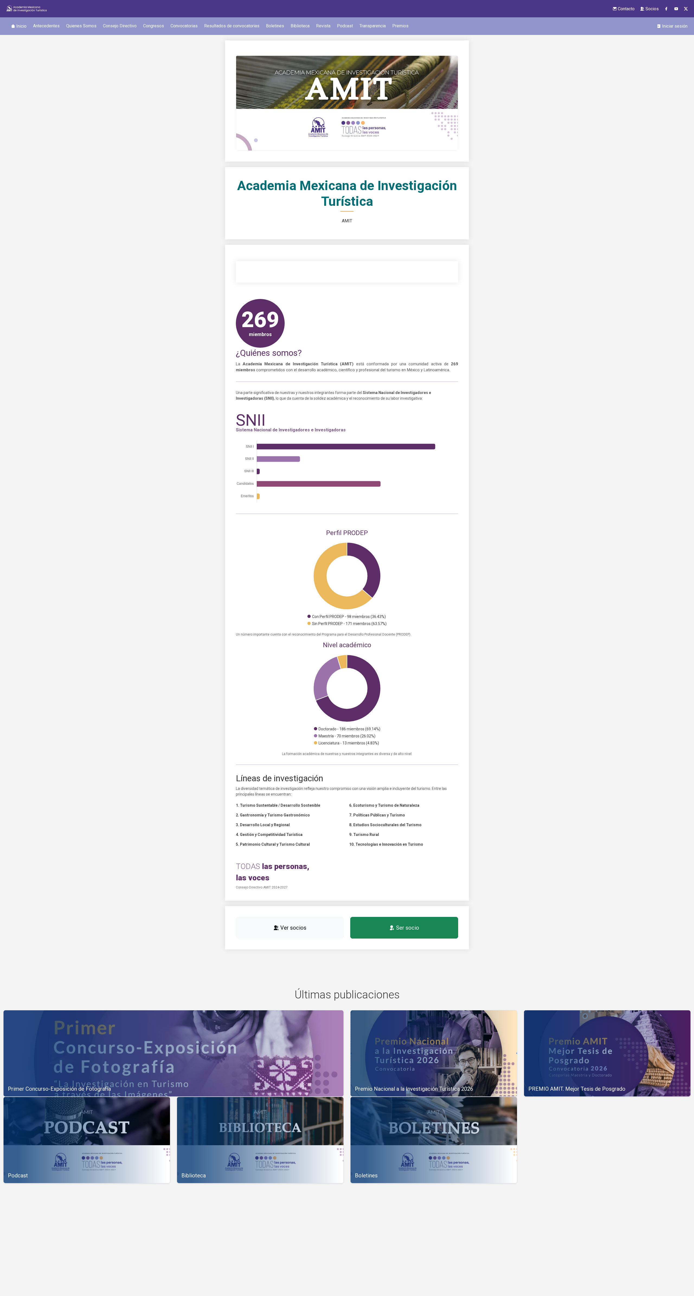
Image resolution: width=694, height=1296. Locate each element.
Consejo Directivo (120, 25)
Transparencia (372, 25)
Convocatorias (184, 25)
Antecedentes (46, 25)
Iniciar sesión (674, 26)
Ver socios (292, 927)
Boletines (275, 25)
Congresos (153, 25)
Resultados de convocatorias (231, 25)
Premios (400, 25)
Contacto (626, 8)
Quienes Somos (81, 25)
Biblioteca (300, 25)
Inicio (21, 26)
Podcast (345, 25)
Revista (323, 25)
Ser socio (407, 927)
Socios (651, 8)
